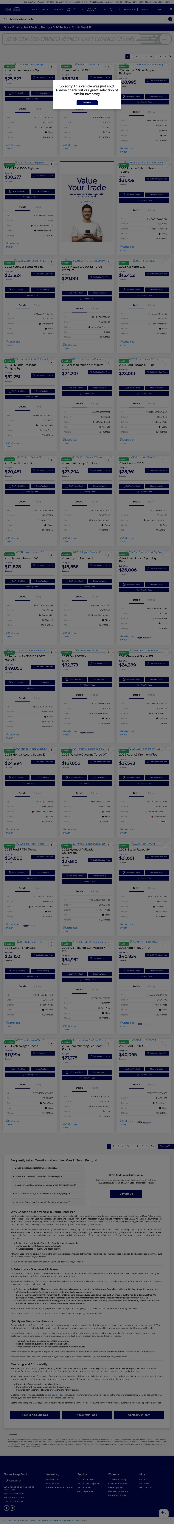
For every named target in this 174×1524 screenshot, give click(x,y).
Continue (87, 103)
